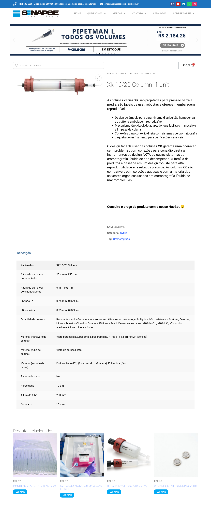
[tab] (23, 253)
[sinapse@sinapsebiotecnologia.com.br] (101, 4)
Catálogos (159, 13)
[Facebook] (172, 4)
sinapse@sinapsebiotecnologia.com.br (121, 4)
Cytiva (122, 73)
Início (110, 73)
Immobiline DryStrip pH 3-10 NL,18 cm (34, 486)
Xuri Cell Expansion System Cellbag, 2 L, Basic (81, 487)
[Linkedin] (183, 4)
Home (77, 13)
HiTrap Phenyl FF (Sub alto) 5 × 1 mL (127, 486)
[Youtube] (178, 4)
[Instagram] (194, 4)
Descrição (24, 253)
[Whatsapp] (189, 4)
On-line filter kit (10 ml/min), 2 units (175, 486)
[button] (14, 40)
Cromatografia (121, 239)
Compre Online (182, 13)
